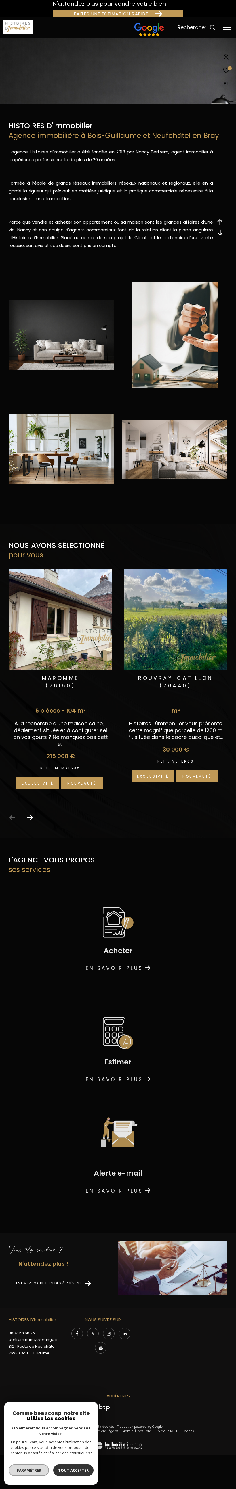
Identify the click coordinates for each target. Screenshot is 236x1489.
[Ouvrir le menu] (227, 27)
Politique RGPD (167, 1431)
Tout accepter (73, 1470)
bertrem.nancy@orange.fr (33, 1339)
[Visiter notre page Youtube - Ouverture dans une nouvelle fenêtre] (100, 1348)
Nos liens (145, 1431)
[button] (30, 817)
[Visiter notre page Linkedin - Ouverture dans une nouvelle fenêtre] (124, 1333)
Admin (128, 1431)
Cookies (188, 1431)
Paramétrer (29, 1470)
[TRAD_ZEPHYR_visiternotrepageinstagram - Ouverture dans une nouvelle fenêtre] (109, 1333)
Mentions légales (106, 1431)
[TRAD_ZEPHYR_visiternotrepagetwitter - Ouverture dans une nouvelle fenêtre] (93, 1333)
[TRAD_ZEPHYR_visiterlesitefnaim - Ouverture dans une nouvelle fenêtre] (149, 36)
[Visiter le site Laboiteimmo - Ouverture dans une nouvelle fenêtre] (118, 1441)
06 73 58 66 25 (22, 1333)
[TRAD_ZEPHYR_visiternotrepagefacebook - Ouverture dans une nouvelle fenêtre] (77, 1333)
